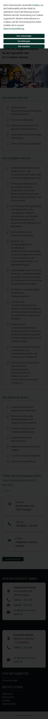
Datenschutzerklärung (13, 28)
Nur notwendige (24, 36)
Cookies (36, 5)
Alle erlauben (24, 46)
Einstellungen (24, 41)
